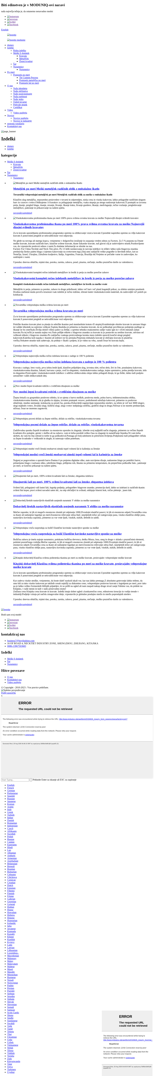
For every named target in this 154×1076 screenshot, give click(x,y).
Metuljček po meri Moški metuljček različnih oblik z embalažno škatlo (56, 188)
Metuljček (24, 58)
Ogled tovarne (20, 102)
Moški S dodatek (21, 53)
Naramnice (18, 66)
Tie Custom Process (28, 77)
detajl (29, 213)
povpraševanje (20, 213)
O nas (10, 85)
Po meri (11, 72)
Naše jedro (18, 99)
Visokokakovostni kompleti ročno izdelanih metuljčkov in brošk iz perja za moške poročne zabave (73, 278)
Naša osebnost (20, 96)
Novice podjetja (20, 118)
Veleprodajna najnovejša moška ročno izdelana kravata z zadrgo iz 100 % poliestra (64, 361)
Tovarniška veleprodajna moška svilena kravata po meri (48, 310)
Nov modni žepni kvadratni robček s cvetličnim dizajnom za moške (54, 391)
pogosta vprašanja (15, 123)
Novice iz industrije (22, 121)
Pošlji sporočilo (8, 693)
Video (10, 110)
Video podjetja (20, 112)
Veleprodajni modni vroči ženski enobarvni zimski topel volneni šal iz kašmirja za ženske (67, 454)
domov (10, 45)
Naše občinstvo (20, 91)
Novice (10, 115)
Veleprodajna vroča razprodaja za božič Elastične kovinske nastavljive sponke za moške (67, 533)
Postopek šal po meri (29, 83)
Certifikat (17, 107)
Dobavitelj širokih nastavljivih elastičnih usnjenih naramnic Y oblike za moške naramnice (68, 506)
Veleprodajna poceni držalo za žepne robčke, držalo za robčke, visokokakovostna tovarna (68, 424)
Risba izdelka (19, 50)
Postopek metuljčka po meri (32, 80)
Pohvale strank (20, 104)
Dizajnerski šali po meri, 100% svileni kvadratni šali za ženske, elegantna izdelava (63, 481)
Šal (14, 64)
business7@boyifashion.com (20, 640)
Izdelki (10, 47)
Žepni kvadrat (25, 61)
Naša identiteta (20, 88)
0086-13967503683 (16, 646)
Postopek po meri (21, 75)
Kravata (23, 56)
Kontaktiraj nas (14, 126)
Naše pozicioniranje (22, 94)
